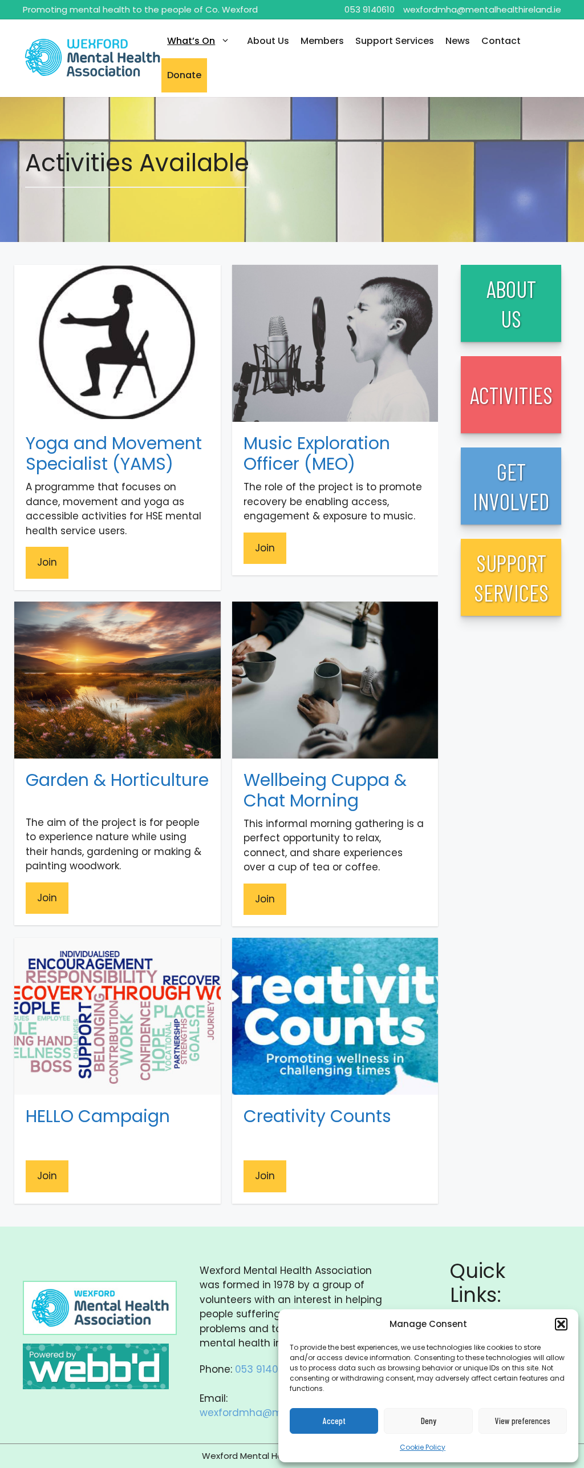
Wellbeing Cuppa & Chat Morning (325, 790)
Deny (428, 1420)
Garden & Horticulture (117, 780)
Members (322, 40)
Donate (184, 75)
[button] (561, 1324)
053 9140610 (369, 9)
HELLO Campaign (98, 1116)
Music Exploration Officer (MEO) (317, 453)
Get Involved (511, 486)
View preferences (522, 1420)
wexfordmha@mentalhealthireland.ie (482, 9)
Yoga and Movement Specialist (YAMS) (114, 453)
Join (47, 562)
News (457, 40)
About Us (268, 40)
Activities (511, 395)
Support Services (394, 40)
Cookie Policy (422, 1447)
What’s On (191, 40)
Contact (501, 40)
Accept (334, 1420)
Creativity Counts (317, 1116)
